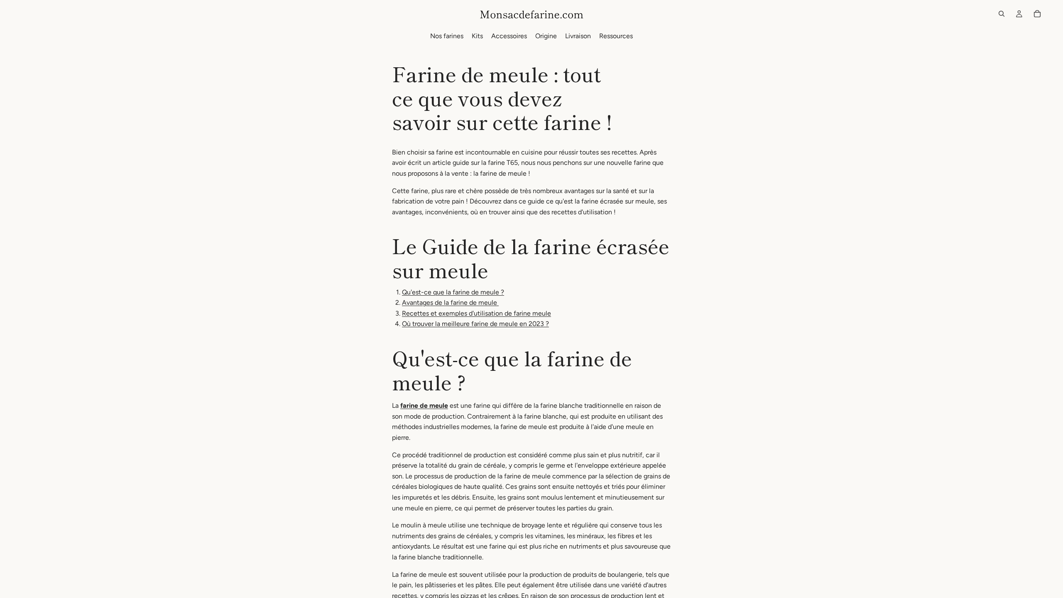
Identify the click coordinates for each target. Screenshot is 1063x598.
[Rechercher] (1001, 14)
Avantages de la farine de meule (450, 302)
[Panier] (1037, 14)
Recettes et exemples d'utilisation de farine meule (476, 313)
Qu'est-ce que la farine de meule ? (453, 292)
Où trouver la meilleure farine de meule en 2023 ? (475, 324)
